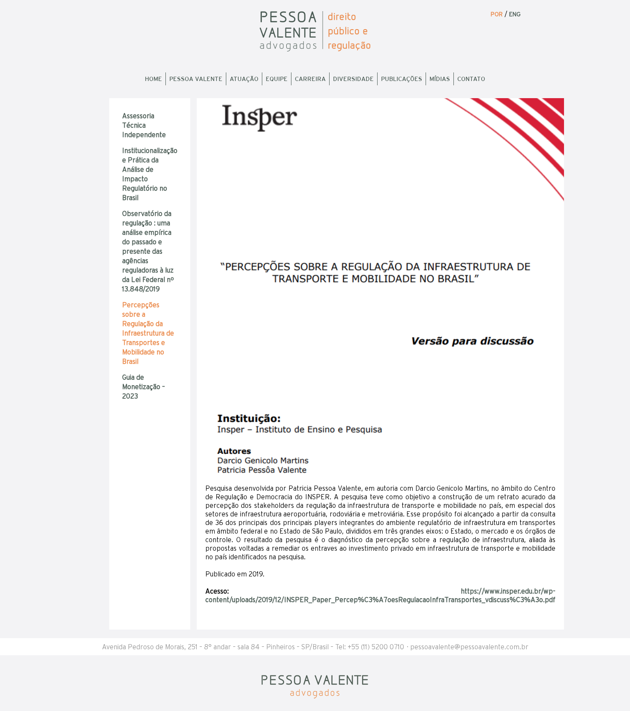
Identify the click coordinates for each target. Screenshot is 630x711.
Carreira (310, 78)
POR (497, 14)
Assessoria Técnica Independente (144, 125)
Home (153, 78)
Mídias (439, 78)
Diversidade (353, 78)
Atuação (244, 78)
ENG (515, 14)
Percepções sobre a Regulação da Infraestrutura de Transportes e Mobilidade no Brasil (148, 333)
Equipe (277, 78)
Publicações (401, 78)
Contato (471, 78)
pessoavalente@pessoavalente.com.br (469, 647)
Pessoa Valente (195, 78)
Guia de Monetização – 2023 (143, 386)
